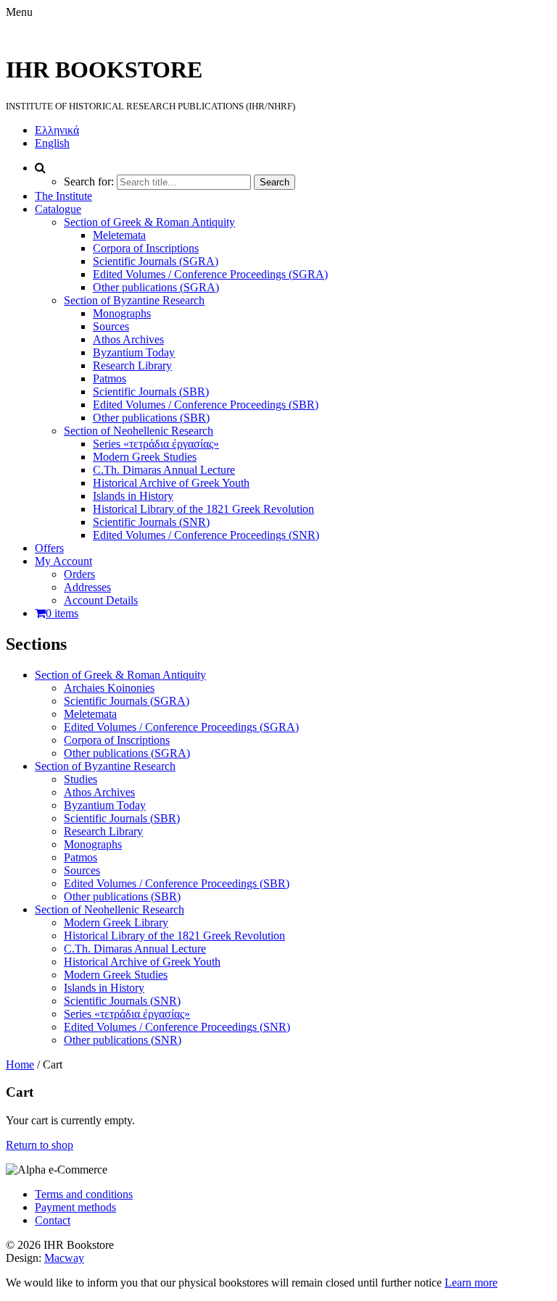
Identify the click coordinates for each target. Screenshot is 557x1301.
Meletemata (119, 235)
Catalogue (58, 209)
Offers (49, 548)
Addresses (87, 587)
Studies (80, 779)
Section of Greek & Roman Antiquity (149, 222)
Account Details (101, 600)
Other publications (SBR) (151, 417)
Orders (79, 574)
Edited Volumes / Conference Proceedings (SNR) (206, 535)
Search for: (89, 181)
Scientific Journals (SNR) (151, 522)
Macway (64, 1258)
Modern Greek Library (116, 922)
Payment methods (75, 1207)
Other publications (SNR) (122, 1040)
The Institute (63, 196)
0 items (62, 613)
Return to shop (39, 1145)
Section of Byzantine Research (134, 300)
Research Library (132, 365)
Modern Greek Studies (145, 457)
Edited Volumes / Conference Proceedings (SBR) (205, 404)
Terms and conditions (84, 1194)
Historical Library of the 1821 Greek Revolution (203, 509)
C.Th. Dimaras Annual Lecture (164, 470)
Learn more (471, 1282)
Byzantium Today (134, 352)
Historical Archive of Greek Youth (171, 483)
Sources (111, 326)
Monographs (122, 313)
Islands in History (133, 496)
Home (20, 1064)
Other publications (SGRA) (156, 287)
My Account (63, 561)
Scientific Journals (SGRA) (155, 261)
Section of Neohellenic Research (138, 430)
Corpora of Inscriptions (146, 248)
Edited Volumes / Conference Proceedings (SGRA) (210, 274)
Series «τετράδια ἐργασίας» (156, 444)
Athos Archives (128, 339)
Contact (52, 1220)
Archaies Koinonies (109, 688)
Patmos (109, 378)
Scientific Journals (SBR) (151, 391)
